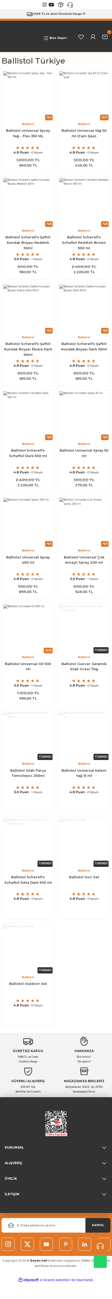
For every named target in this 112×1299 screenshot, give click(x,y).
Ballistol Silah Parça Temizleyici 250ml (28, 773)
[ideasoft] (28, 1280)
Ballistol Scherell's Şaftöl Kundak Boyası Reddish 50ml (28, 242)
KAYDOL (98, 1225)
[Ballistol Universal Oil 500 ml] (28, 628)
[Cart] (105, 36)
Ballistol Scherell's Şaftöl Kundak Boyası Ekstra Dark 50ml (28, 349)
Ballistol (28, 124)
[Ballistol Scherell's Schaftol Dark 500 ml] (28, 415)
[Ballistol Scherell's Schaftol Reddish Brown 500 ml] (84, 202)
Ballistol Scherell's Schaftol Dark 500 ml (28, 453)
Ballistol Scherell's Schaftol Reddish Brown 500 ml (84, 242)
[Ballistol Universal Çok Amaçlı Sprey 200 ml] (84, 522)
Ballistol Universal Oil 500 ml (28, 666)
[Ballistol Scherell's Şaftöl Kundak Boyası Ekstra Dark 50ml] (28, 309)
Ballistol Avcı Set (84, 877)
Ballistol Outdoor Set (28, 984)
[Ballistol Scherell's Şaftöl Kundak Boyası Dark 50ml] (84, 309)
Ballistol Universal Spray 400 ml (28, 560)
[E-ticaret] (55, 1280)
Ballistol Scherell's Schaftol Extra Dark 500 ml (28, 880)
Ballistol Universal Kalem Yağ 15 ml (84, 773)
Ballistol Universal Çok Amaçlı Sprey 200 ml (84, 560)
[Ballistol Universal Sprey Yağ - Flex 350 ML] (28, 95)
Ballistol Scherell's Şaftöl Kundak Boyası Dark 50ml (84, 346)
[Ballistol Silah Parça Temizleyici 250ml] (28, 735)
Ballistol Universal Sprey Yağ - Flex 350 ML (28, 133)
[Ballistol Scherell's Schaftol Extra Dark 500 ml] (28, 842)
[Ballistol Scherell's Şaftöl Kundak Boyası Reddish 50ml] (28, 202)
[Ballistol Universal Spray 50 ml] (84, 415)
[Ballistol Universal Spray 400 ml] (28, 522)
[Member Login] (93, 36)
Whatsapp (100, 1261)
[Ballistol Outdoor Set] (28, 948)
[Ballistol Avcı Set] (84, 842)
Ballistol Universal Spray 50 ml (84, 453)
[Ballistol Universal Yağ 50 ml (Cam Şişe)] (84, 95)
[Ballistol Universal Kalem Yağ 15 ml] (84, 735)
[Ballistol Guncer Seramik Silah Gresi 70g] (84, 628)
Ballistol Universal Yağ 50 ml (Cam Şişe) (84, 133)
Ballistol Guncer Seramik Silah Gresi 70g (84, 666)
